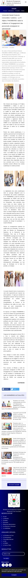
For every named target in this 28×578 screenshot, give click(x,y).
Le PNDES (5, 543)
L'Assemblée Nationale (8, 539)
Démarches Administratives (9, 524)
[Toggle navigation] (25, 2)
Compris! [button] (14, 575)
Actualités (5, 520)
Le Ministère (6, 518)
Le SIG (4, 541)
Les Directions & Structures (9, 526)
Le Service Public (7, 545)
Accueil (4, 516)
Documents (5, 522)
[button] (6, 389)
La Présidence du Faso (8, 535)
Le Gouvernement (7, 537)
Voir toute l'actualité (14, 484)
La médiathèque (6, 528)
